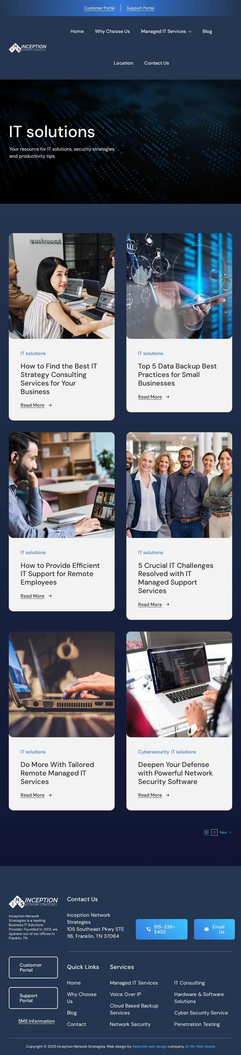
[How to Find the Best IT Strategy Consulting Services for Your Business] (62, 236)
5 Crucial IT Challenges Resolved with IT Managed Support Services (175, 578)
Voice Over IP (125, 994)
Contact (76, 1024)
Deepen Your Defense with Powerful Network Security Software (175, 773)
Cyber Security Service (201, 1012)
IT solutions (33, 353)
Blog (72, 1012)
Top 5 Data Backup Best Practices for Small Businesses (177, 374)
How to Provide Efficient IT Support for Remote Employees (60, 574)
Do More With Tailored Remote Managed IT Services (57, 773)
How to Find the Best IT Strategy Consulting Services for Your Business (59, 378)
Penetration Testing (197, 1024)
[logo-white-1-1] (27, 45)
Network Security (130, 1024)
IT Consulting (189, 983)
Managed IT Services (134, 983)
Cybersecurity (153, 752)
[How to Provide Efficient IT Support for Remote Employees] (62, 436)
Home (74, 983)
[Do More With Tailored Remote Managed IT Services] (62, 635)
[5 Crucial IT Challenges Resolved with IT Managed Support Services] (179, 436)
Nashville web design (150, 1046)
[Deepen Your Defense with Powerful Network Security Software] (179, 635)
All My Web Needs (200, 1046)
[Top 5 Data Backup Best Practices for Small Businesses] (179, 236)
